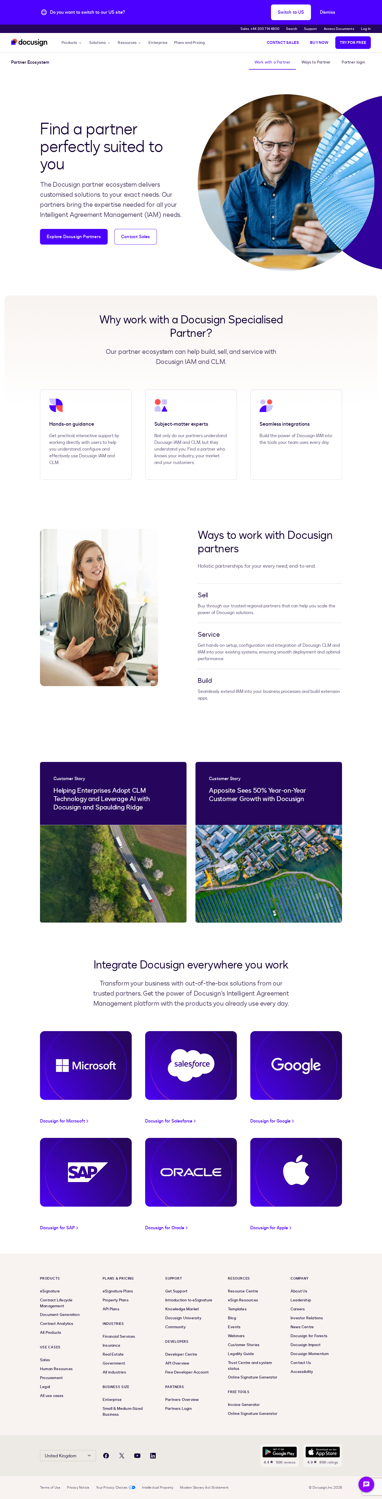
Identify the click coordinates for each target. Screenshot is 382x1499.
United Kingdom (60, 1456)
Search (291, 29)
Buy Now (319, 42)
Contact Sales (283, 42)
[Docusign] (29, 42)
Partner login (353, 62)
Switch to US (291, 12)
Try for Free (353, 42)
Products (69, 42)
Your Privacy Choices (112, 1487)
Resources (127, 42)
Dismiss (327, 12)
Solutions (97, 42)
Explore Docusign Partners (74, 237)
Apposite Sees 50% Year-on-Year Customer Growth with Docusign (257, 795)
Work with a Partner (272, 62)
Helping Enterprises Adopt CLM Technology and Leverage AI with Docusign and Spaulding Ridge (101, 799)
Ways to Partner (316, 62)
